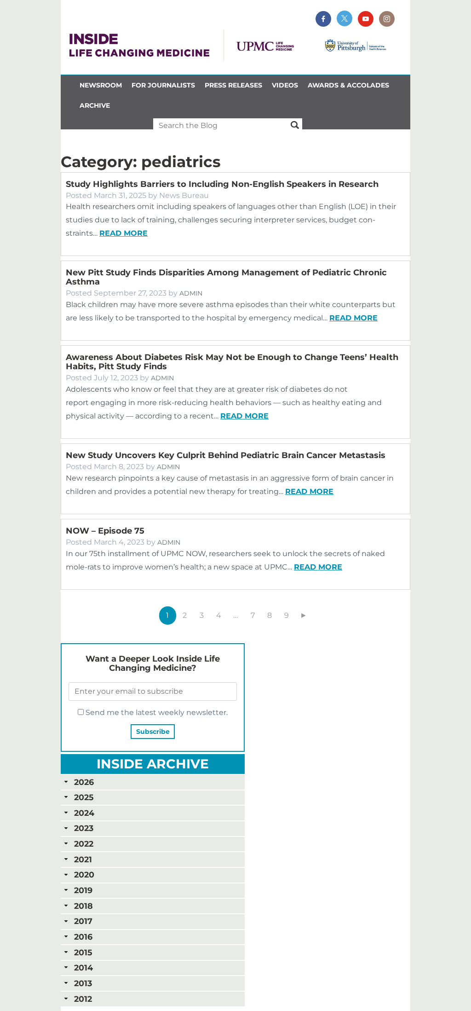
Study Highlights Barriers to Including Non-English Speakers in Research (222, 184)
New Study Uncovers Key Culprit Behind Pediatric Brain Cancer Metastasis (227, 455)
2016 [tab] (83, 936)
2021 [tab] (83, 859)
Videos (285, 85)
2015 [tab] (83, 952)
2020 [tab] (84, 874)
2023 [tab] (83, 828)
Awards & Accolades (348, 85)
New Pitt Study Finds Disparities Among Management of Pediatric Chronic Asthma (226, 277)
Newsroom (101, 85)
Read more (123, 233)
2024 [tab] (84, 813)
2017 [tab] (83, 921)
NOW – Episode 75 (105, 531)
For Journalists (163, 85)
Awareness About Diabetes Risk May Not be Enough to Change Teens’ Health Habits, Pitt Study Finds (232, 362)
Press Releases (233, 85)
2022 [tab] (83, 843)
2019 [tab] (83, 890)
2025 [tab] (83, 797)
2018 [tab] (83, 906)
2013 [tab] (83, 983)
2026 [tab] (84, 782)
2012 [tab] (83, 999)
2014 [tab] (83, 967)
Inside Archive (153, 764)
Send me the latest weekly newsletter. (156, 712)
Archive (95, 105)
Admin (190, 293)
